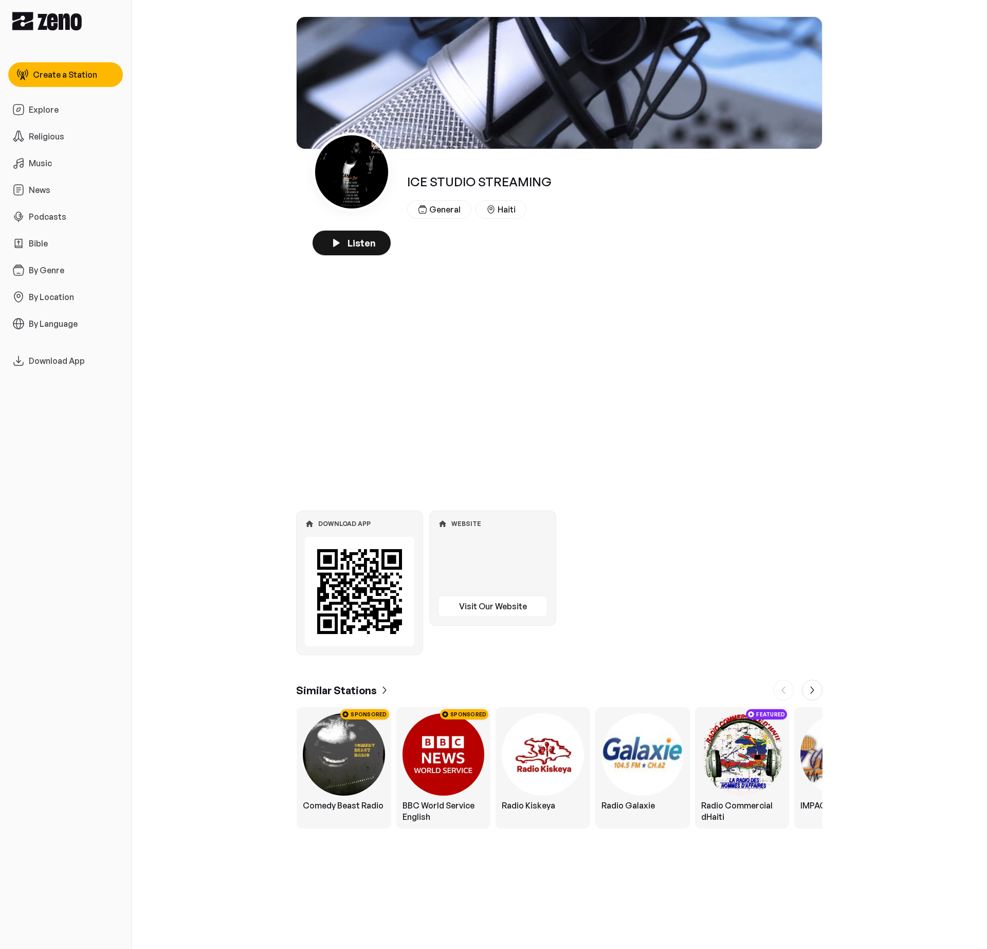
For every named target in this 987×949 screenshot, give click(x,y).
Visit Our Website (493, 606)
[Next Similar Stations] (812, 690)
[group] (559, 768)
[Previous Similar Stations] (783, 690)
